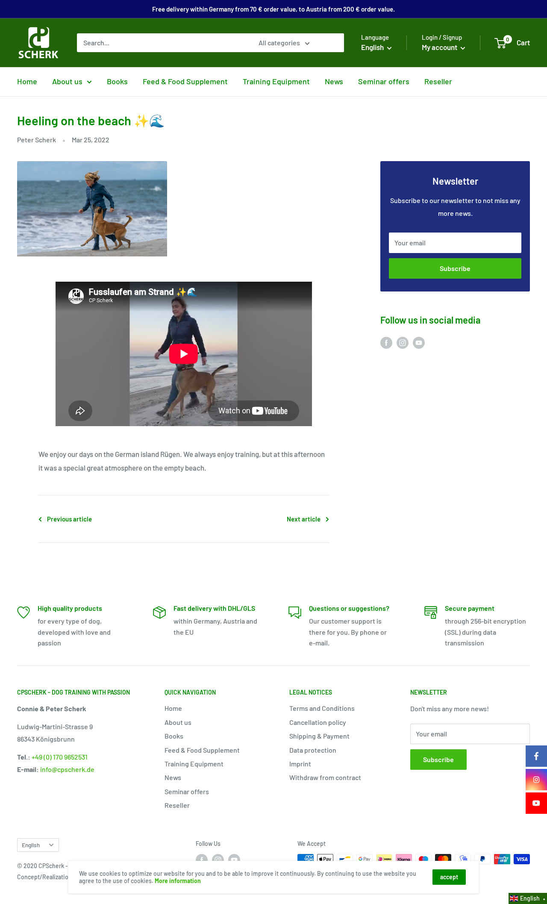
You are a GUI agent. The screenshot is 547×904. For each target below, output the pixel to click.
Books (117, 81)
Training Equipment (276, 81)
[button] (528, 898)
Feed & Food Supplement (185, 81)
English (31, 844)
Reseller (438, 81)
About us (67, 81)
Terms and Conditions (322, 708)
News (334, 81)
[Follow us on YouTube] (419, 342)
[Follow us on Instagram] (403, 342)
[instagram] (536, 779)
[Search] (333, 42)
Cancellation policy (317, 722)
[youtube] (536, 803)
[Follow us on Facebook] (386, 342)
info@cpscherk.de (67, 769)
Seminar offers (383, 81)
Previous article (69, 519)
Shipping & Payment (319, 736)
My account (440, 47)
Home (27, 81)
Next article (304, 519)
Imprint (300, 764)
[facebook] (536, 756)
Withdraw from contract (325, 777)
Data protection (312, 750)
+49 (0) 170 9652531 (60, 757)
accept (449, 876)
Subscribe (455, 268)
